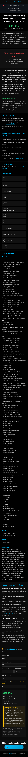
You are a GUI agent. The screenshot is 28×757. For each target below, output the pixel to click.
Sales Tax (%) (6, 675)
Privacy (14, 753)
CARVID (10, 753)
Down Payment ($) (6, 662)
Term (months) (18, 668)
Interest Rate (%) (6, 668)
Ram (15, 1)
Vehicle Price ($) (6, 655)
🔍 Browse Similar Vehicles (14, 747)
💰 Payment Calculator (12, 650)
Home (3, 1)
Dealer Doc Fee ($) (13, 682)
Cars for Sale (9, 1)
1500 (19, 1)
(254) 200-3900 (10, 124)
